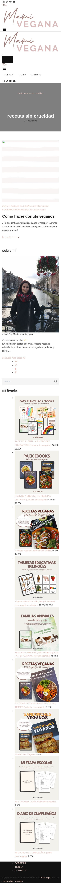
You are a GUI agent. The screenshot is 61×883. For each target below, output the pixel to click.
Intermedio (7, 209)
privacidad (8, 881)
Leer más (7, 237)
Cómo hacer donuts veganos (28, 216)
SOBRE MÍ (9, 75)
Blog (39, 206)
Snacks (42, 209)
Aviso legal (45, 877)
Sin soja (34, 209)
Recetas (25, 209)
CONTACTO (35, 75)
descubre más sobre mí (13, 358)
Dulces (45, 206)
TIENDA (22, 75)
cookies (19, 881)
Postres (17, 209)
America (32, 206)
